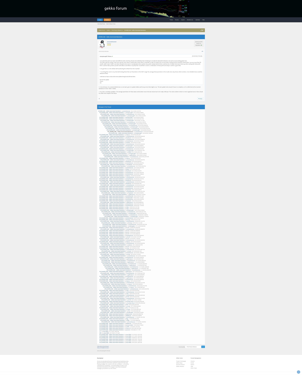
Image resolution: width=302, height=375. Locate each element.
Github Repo (179, 363)
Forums (177, 20)
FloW (127, 304)
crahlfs (127, 326)
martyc (128, 309)
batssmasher (129, 314)
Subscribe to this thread (103, 346)
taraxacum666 (129, 325)
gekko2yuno (133, 155)
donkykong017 (129, 112)
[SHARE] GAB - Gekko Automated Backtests (109, 111)
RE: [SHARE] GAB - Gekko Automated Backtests (111, 112)
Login (100, 20)
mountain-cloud (129, 301)
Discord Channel (180, 364)
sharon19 (128, 328)
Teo (127, 307)
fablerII (129, 152)
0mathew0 (128, 138)
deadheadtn (130, 312)
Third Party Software (116, 30)
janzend (128, 330)
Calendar (197, 20)
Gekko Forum (102, 30)
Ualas (127, 207)
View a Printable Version (103, 347)
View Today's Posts (110, 24)
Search (183, 20)
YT (100, 331)
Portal (171, 20)
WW (100, 333)
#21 (202, 51)
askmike (128, 142)
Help (203, 20)
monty (127, 248)
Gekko (108, 30)
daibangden (132, 226)
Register (107, 20)
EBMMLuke (128, 315)
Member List (190, 20)
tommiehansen (111, 42)
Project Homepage (181, 361)
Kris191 (127, 227)
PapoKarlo (128, 189)
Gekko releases (180, 366)
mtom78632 (105, 331)
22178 (127, 296)
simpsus (128, 134)
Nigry (127, 318)
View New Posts (101, 24)
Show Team (194, 368)
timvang (128, 219)
